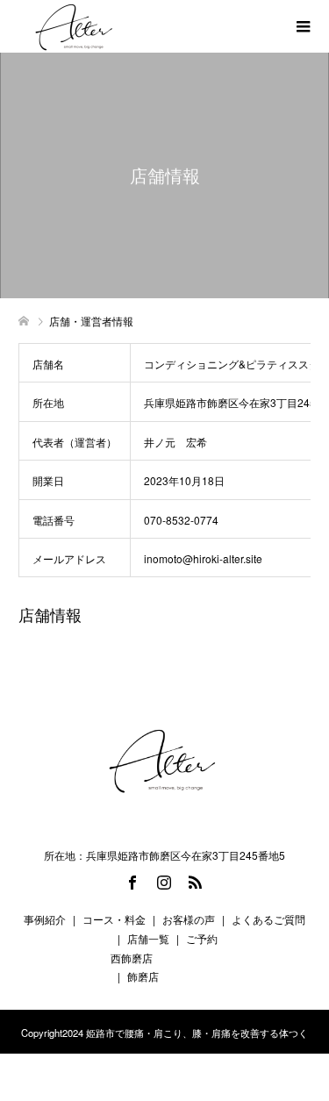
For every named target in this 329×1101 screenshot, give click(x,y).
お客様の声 (188, 919)
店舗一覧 (148, 938)
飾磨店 (143, 976)
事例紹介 (45, 919)
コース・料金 (114, 919)
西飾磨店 (132, 957)
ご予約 (202, 938)
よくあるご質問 (268, 919)
